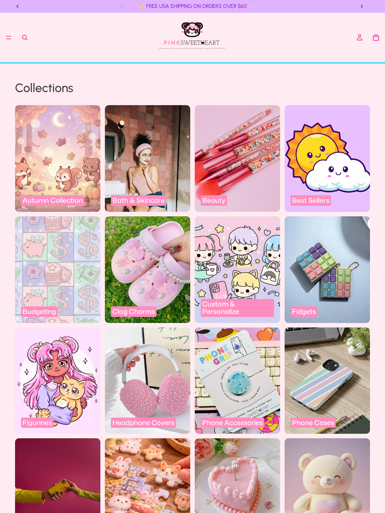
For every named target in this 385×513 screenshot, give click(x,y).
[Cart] (376, 37)
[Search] (25, 37)
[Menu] (8, 37)
